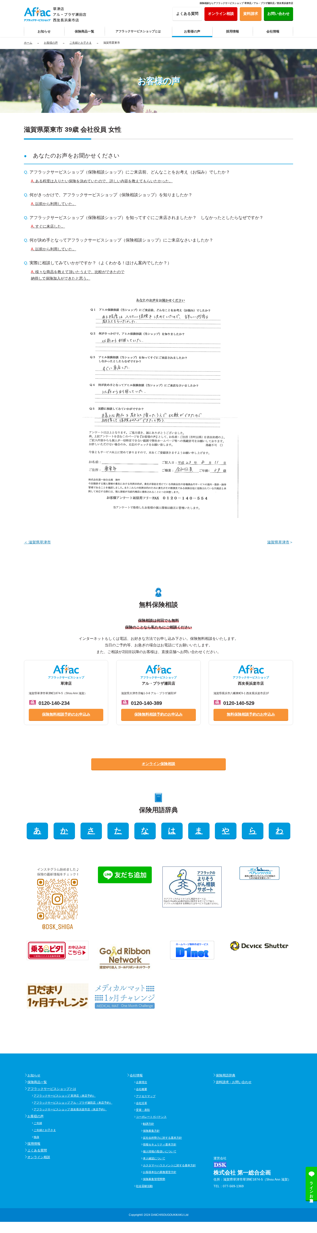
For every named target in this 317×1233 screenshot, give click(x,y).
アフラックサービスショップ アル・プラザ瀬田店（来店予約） (73, 1102)
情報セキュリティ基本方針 (159, 1144)
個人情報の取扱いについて (159, 1151)
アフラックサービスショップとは (51, 1089)
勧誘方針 (148, 1123)
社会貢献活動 (144, 1186)
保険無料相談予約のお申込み (66, 714)
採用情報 (33, 1143)
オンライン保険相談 (158, 764)
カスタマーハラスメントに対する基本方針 (169, 1165)
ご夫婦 (38, 1123)
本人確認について (154, 1158)
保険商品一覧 (37, 1082)
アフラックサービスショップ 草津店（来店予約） (65, 1095)
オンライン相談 (38, 1157)
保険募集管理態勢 (154, 1179)
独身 (36, 1137)
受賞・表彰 (143, 1110)
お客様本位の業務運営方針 (159, 1172)
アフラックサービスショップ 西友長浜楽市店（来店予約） (70, 1109)
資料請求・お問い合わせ (234, 1082)
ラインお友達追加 (312, 1187)
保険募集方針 (151, 1130)
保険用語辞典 (225, 1075)
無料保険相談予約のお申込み (251, 714)
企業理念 (141, 1082)
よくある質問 (37, 1150)
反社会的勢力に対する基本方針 (162, 1137)
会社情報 (136, 1075)
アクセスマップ (145, 1096)
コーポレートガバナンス (151, 1117)
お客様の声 (35, 1116)
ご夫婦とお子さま (45, 1130)
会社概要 (141, 1089)
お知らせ (33, 1075)
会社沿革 (141, 1103)
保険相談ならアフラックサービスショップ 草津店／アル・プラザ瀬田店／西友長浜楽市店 (246, 3)
